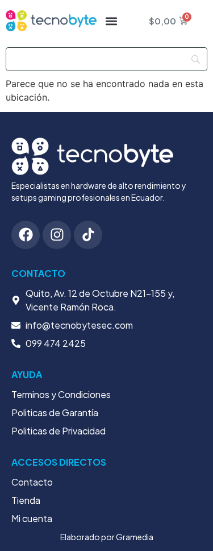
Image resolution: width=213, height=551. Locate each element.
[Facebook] (25, 235)
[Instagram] (57, 235)
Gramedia (134, 537)
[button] (111, 20)
